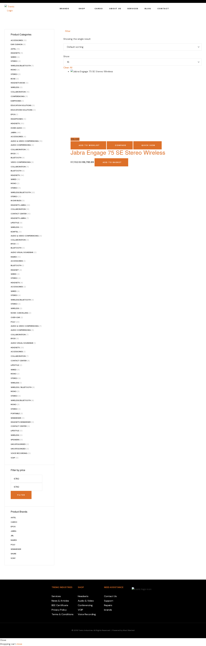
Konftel (14, 232)
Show (66, 56)
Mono (13, 70)
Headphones (17, 119)
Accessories (17, 40)
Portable (15, 413)
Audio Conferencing (21, 145)
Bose (13, 79)
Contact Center (19, 213)
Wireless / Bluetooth (21, 387)
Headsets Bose (18, 83)
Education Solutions (21, 105)
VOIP (13, 458)
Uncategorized (18, 449)
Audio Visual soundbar (22, 252)
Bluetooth (16, 157)
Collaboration (18, 92)
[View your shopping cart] (200, 8)
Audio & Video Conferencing (25, 141)
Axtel (13, 49)
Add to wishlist (89, 145)
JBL (12, 535)
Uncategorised (18, 444)
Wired (13, 57)
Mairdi (14, 257)
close (19, 644)
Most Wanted (129, 630)
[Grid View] (67, 35)
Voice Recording (19, 453)
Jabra (13, 132)
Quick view (148, 145)
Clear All (67, 67)
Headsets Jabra (18, 205)
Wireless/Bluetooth (21, 65)
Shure (13, 553)
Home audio (16, 128)
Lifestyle (15, 223)
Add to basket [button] (112, 162)
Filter (21, 495)
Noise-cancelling (19, 313)
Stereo (14, 61)
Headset (15, 270)
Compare (120, 145)
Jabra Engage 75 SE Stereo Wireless (118, 152)
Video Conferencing (21, 162)
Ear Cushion (16, 44)
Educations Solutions (21, 110)
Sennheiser (16, 418)
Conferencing (18, 96)
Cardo (14, 522)
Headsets (15, 53)
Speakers (15, 439)
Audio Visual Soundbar (22, 343)
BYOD (13, 153)
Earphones (16, 101)
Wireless (15, 87)
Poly (13, 322)
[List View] (64, 35)
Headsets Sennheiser (21, 422)
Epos (13, 114)
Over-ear (15, 317)
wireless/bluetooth (21, 192)
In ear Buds (16, 200)
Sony (13, 558)
